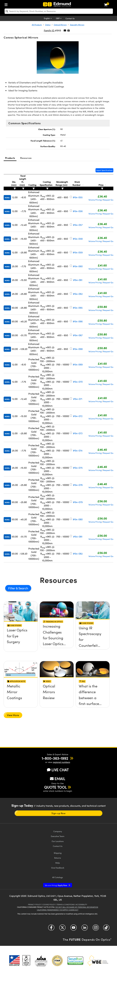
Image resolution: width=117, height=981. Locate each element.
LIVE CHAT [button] (60, 770)
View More (13, 715)
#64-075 (78, 467)
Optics (47, 24)
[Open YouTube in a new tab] (73, 928)
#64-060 (78, 266)
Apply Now (56, 885)
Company (57, 831)
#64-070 (78, 381)
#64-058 (78, 238)
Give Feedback (57, 867)
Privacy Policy (34, 904)
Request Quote (109, 199)
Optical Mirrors (60, 24)
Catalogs (57, 877)
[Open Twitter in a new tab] (62, 928)
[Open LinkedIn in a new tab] (84, 928)
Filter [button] (12, 588)
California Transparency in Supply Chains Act (57, 910)
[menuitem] (7, 4)
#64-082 (78, 553)
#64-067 (78, 335)
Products (10, 157)
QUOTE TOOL (55, 787)
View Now (21, 638)
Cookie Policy (49, 904)
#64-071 (77, 398)
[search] (59, 11)
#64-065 (78, 307)
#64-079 (78, 502)
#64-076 (78, 484)
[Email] (65, 30)
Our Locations (58, 841)
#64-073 (77, 433)
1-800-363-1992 (55, 758)
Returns (57, 857)
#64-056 (78, 211)
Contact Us (70, 18)
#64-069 (78, 364)
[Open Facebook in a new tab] (51, 928)
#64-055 (78, 197)
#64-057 (78, 224)
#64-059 (78, 252)
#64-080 (78, 519)
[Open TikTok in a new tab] (106, 928)
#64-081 (77, 536)
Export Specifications (104, 170)
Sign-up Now (58, 813)
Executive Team (57, 836)
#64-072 (77, 416)
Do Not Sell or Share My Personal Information (76, 907)
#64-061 (77, 280)
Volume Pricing (95, 199)
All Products (37, 24)
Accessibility (81, 904)
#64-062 (78, 293)
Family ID (49, 30)
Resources (26, 157)
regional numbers (61, 762)
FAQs (57, 862)
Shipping (58, 853)
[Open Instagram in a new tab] (95, 928)
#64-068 (78, 348)
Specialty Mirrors (77, 24)
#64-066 (78, 321)
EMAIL (60, 778)
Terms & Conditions (65, 904)
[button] (68, 30)
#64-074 (77, 450)
